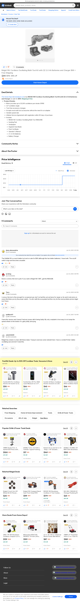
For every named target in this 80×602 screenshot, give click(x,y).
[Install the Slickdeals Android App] (64, 572)
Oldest (44, 221)
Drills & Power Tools (65, 413)
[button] (8, 67)
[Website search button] (73, 5)
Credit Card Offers (73, 10)
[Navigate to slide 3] (41, 60)
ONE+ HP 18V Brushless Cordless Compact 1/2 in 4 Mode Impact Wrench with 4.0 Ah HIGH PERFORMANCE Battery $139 (12, 535)
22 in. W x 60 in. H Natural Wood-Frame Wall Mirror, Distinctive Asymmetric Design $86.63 (52, 535)
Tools (50, 413)
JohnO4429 (10, 335)
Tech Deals (42, 10)
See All (65, 362)
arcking (8, 274)
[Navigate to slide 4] (42, 60)
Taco (7, 292)
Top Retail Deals (22, 10)
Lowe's (45, 458)
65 (46, 505)
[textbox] (37, 209)
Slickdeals (4, 14)
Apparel (63, 10)
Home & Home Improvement (31, 413)
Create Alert (12, 24)
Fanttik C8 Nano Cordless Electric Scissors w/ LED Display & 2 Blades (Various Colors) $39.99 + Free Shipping (52, 382)
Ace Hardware (27, 458)
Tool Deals (33, 10)
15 (26, 548)
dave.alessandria (12, 250)
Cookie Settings (57, 596)
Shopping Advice (53, 10)
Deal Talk (17, 14)
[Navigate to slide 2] (39, 60)
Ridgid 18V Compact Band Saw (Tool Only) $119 (32, 492)
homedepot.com (19, 97)
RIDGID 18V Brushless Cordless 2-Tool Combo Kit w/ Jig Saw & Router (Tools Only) (52, 492)
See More (44, 418)
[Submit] (4, 226)
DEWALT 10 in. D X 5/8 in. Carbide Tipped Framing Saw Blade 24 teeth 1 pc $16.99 (31, 448)
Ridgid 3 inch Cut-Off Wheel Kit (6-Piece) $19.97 (10, 492)
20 (6, 548)
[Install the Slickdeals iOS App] (64, 578)
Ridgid (34, 418)
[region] (40, 597)
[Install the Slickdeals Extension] (64, 567)
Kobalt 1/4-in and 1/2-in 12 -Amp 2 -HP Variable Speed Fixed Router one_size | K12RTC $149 (52, 448)
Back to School (11, 10)
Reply (12, 267)
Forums (11, 14)
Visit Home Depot (40, 83)
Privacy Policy (19, 598)
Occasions (9, 418)
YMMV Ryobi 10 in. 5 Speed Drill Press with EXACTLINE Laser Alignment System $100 (11, 448)
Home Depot (6, 458)
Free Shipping (10, 413)
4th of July (23, 418)
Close (71, 596)
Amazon (5, 392)
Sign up (27, 233)
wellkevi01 (9, 314)
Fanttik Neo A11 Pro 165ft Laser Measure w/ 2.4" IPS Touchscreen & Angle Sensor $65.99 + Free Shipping (31, 382)
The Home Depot (7, 97)
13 (6, 67)
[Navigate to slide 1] (37, 60)
